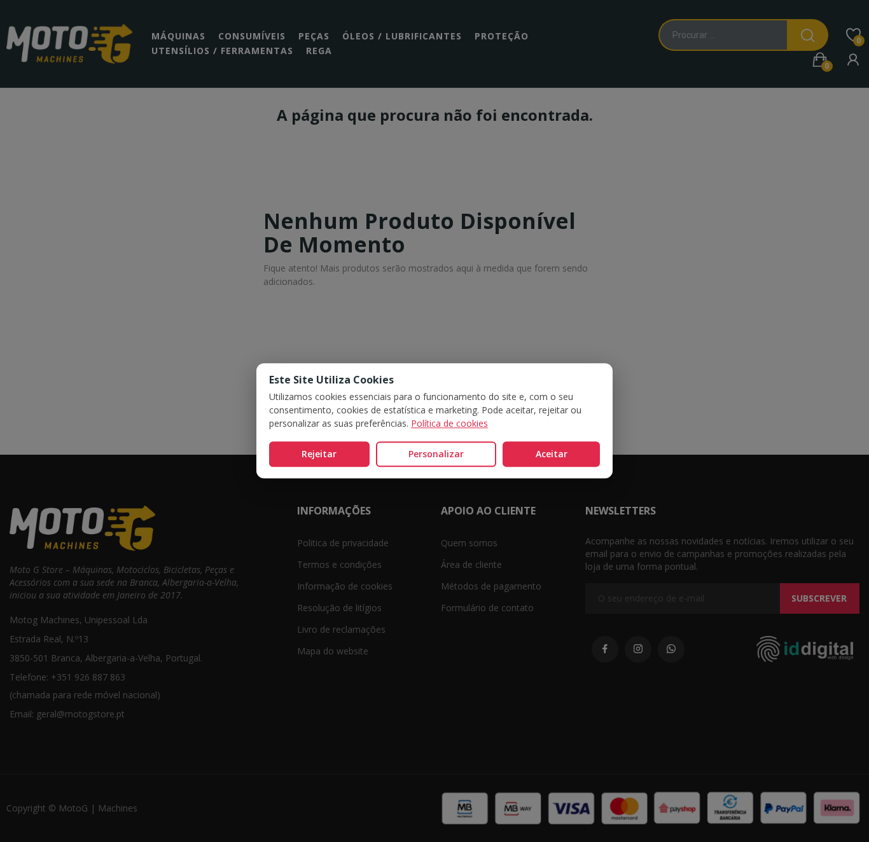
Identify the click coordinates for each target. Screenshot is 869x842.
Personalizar (436, 454)
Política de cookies (449, 423)
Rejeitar (319, 454)
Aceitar (551, 454)
